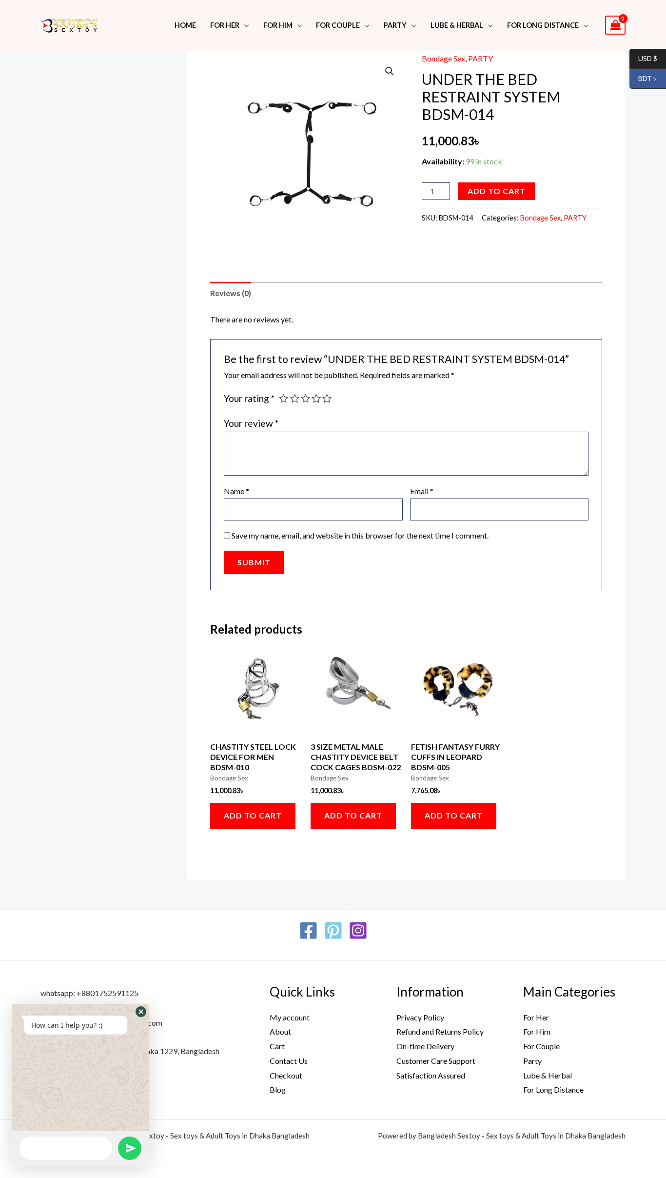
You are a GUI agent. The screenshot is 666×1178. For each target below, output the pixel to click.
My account (290, 1017)
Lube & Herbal (547, 1075)
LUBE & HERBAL (457, 25)
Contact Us (289, 1060)
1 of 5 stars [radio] (283, 398)
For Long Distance (543, 25)
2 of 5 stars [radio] (294, 398)
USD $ (643, 58)
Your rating (249, 398)
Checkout (286, 1075)
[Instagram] (358, 930)
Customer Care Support (435, 1060)
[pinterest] (333, 930)
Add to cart (497, 191)
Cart (277, 1046)
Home (185, 25)
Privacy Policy (420, 1017)
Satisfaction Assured (430, 1075)
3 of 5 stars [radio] (305, 398)
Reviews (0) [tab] (230, 293)
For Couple (541, 1046)
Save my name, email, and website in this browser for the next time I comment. (360, 535)
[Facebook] (308, 930)
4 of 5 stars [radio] (316, 398)
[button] (389, 71)
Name (236, 491)
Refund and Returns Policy (440, 1031)
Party (532, 1060)
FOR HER (224, 25)
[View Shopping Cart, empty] (615, 25)
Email (421, 491)
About (280, 1031)
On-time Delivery (425, 1046)
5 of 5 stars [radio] (327, 398)
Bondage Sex (443, 58)
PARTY (395, 25)
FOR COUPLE (338, 25)
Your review (251, 423)
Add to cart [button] (253, 815)
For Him (278, 25)
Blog (278, 1089)
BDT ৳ (643, 78)
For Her (536, 1017)
